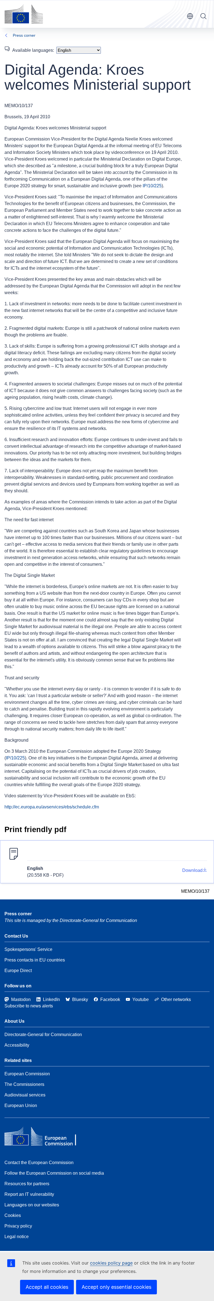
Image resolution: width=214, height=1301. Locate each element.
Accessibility (16, 1045)
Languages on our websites (31, 1204)
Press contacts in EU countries (34, 960)
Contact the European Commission (39, 1162)
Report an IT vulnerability (29, 1194)
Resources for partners (26, 1183)
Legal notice (16, 1236)
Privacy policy (18, 1226)
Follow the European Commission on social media (54, 1173)
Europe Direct (18, 970)
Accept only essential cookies (116, 1287)
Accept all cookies (47, 1287)
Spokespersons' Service (28, 949)
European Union (20, 1105)
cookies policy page (111, 1263)
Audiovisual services (24, 1095)
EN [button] (190, 16)
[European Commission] (23, 13)
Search (203, 16)
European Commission (27, 1073)
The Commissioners (24, 1084)
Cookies (12, 1215)
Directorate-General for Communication (43, 1034)
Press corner (24, 35)
